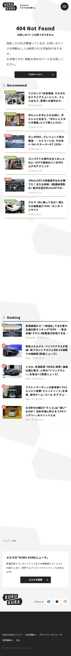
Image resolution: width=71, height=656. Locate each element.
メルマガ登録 (35, 579)
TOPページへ (35, 74)
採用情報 (6, 640)
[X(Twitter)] (57, 601)
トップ (6, 540)
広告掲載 (29, 634)
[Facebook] (48, 601)
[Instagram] (65, 601)
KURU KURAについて (12, 634)
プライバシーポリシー (49, 634)
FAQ (18, 640)
